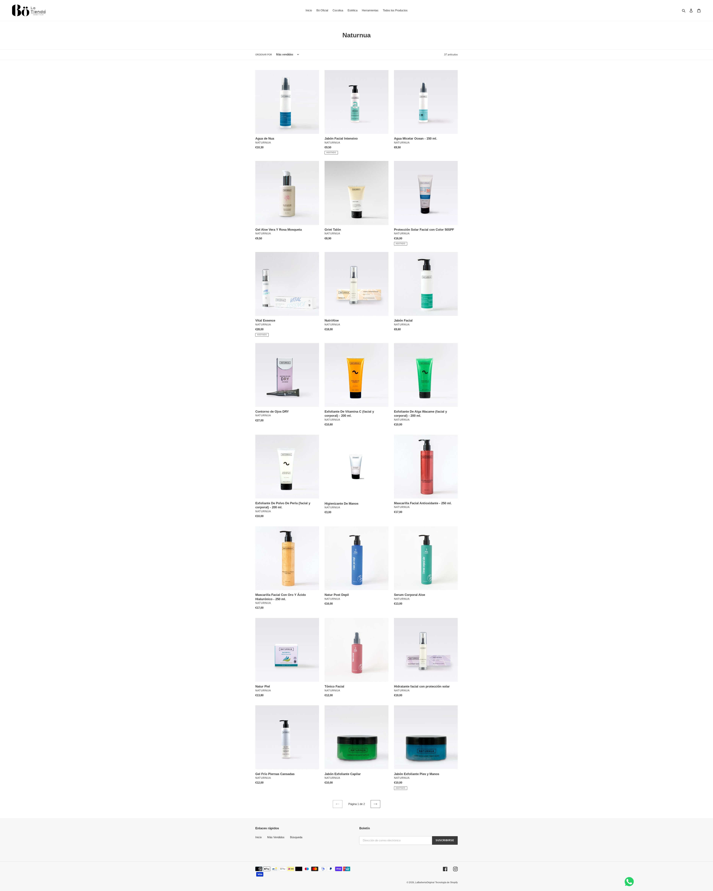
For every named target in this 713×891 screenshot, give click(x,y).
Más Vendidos (275, 837)
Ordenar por (263, 54)
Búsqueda (296, 837)
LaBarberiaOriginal (424, 882)
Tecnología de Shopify (446, 882)
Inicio (258, 837)
